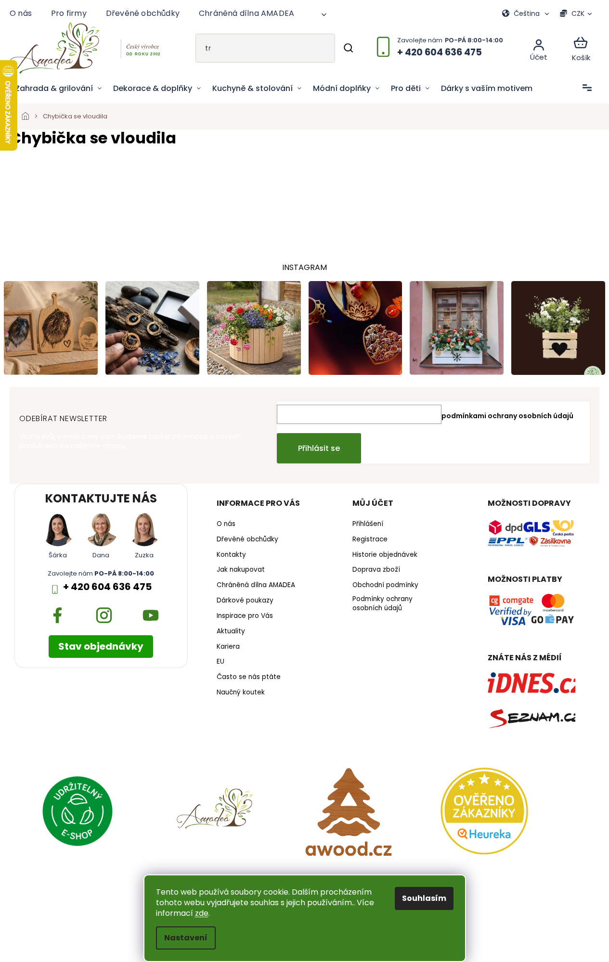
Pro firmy (69, 13)
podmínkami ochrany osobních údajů (507, 416)
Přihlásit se (319, 448)
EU (220, 661)
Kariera (228, 646)
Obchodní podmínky (385, 585)
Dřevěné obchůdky (143, 13)
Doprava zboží (376, 569)
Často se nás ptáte (249, 677)
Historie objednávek (384, 555)
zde (201, 913)
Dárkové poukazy (245, 600)
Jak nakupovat (241, 569)
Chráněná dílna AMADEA (246, 13)
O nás (21, 13)
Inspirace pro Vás (245, 616)
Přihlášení (367, 524)
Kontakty (231, 555)
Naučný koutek (241, 692)
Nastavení (185, 937)
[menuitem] (58, 88)
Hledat (348, 48)
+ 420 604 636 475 (107, 586)
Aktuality (231, 631)
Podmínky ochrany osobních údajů (382, 604)
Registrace (370, 539)
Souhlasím (424, 898)
